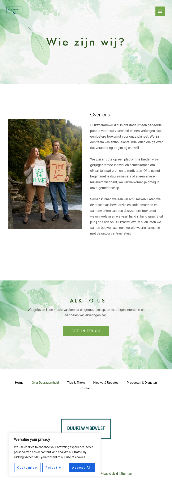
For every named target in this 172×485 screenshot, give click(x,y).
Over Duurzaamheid (45, 383)
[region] (54, 455)
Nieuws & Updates (106, 383)
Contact (86, 388)
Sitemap (126, 474)
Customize (27, 467)
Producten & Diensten (142, 383)
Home (19, 383)
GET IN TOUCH (86, 331)
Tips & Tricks (76, 383)
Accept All (82, 467)
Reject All (55, 467)
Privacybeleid (109, 474)
